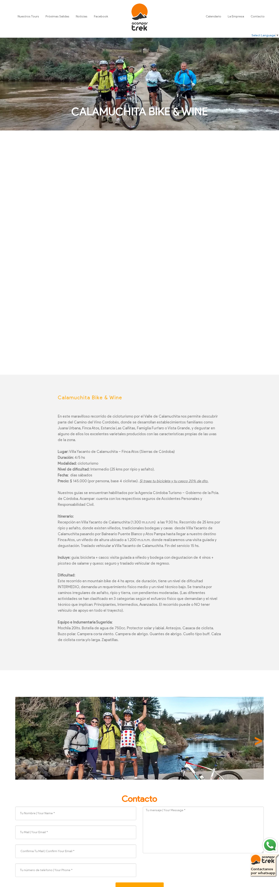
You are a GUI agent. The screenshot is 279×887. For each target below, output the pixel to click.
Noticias (81, 16)
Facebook (101, 16)
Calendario (213, 16)
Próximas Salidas (57, 16)
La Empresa (236, 16)
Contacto (258, 16)
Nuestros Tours (28, 16)
